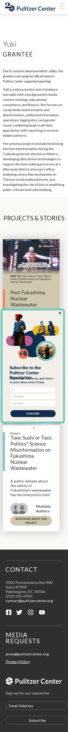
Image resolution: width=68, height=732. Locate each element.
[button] (33, 372)
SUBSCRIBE (33, 413)
